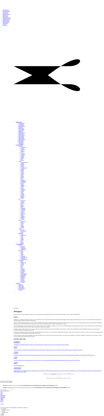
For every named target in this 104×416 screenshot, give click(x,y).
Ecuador (22, 156)
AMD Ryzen (23, 249)
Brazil (22, 150)
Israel (22, 237)
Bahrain (22, 239)
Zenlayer (22, 278)
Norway (22, 183)
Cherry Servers (24, 273)
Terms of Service (22, 288)
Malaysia (22, 205)
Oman (22, 243)
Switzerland (23, 189)
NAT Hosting (21, 141)
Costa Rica (23, 154)
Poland (22, 184)
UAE (22, 236)
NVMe (22, 253)
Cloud (22, 251)
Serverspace (23, 281)
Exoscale (22, 282)
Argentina (23, 149)
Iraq (21, 240)
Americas (20, 146)
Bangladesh (23, 209)
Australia (22, 229)
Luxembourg (23, 180)
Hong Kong (23, 200)
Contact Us (21, 284)
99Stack (22, 272)
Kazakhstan (23, 213)
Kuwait (22, 241)
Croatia (22, 191)
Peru (22, 159)
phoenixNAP (23, 275)
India (22, 207)
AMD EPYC (23, 248)
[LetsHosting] (22, 28)
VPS (1, 392)
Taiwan (22, 201)
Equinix (22, 280)
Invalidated (4, 408)
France (22, 172)
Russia (22, 175)
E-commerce (21, 130)
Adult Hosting (21, 143)
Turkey (22, 212)
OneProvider (23, 274)
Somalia (22, 226)
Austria (22, 163)
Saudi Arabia (23, 235)
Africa (20, 220)
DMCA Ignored (22, 135)
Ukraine (22, 190)
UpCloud (22, 271)
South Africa (23, 221)
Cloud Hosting (21, 125)
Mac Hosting (21, 140)
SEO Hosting (21, 134)
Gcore (22, 265)
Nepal (22, 214)
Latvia (22, 192)
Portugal (22, 185)
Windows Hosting (22, 139)
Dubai (22, 234)
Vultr (22, 261)
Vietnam (22, 219)
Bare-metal (23, 258)
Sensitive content (5, 412)
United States (23, 147)
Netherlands (23, 182)
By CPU (20, 245)
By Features (21, 250)
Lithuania (23, 179)
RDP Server (21, 131)
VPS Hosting (21, 124)
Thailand (22, 217)
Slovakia (22, 194)
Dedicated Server (22, 126)
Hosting (1, 398)
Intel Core (23, 247)
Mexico (22, 158)
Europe (20, 161)
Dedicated (23, 256)
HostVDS (23, 277)
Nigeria (22, 223)
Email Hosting (21, 137)
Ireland (22, 177)
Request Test (21, 285)
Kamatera (23, 269)
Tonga (22, 232)
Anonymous (21, 142)
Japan (22, 203)
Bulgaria (22, 165)
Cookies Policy (21, 287)
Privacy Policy (21, 286)
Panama (22, 155)
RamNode (23, 276)
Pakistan (22, 215)
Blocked (3, 411)
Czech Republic (24, 167)
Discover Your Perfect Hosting (6, 381)
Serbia (22, 198)
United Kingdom (24, 162)
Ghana (22, 225)
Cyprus (22, 166)
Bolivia (22, 160)
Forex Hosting (21, 136)
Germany (22, 173)
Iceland (22, 176)
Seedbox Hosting (22, 132)
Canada (22, 148)
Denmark (22, 168)
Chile (22, 152)
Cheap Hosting (21, 129)
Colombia (23, 153)
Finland (22, 171)
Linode (22, 263)
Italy (22, 178)
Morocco (22, 227)
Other (3, 413)
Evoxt (22, 268)
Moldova (22, 197)
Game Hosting (21, 128)
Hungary (22, 196)
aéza (22, 267)
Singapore (23, 202)
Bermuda (22, 151)
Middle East (21, 233)
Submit (2, 414)
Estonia (22, 170)
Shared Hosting (21, 123)
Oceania (20, 228)
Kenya (22, 222)
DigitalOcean (23, 262)
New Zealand (23, 231)
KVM (22, 255)
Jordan (22, 238)
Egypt (22, 224)
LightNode (23, 270)
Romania (22, 186)
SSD (22, 252)
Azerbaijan (23, 208)
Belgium (22, 164)
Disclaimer (21, 289)
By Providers (21, 260)
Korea (22, 204)
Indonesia (23, 211)
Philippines (23, 216)
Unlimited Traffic (24, 259)
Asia (19, 199)
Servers (1, 400)
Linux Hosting (21, 138)
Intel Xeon (23, 246)
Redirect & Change (5, 410)
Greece (22, 174)
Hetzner (22, 264)
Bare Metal (21, 127)
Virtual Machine (24, 257)
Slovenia (22, 195)
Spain (22, 187)
